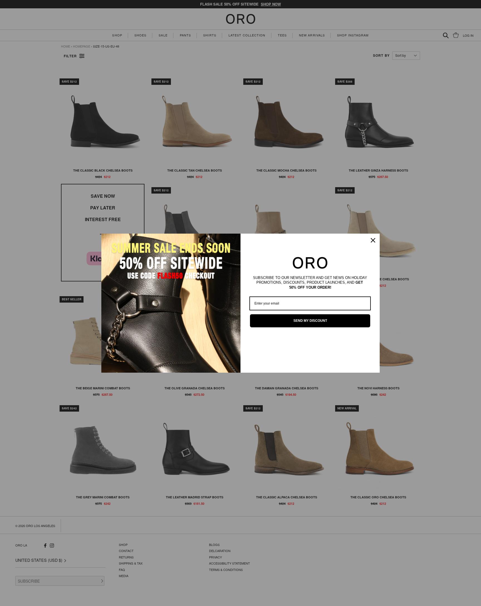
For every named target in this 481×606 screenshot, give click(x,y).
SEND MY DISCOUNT (310, 321)
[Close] (373, 240)
